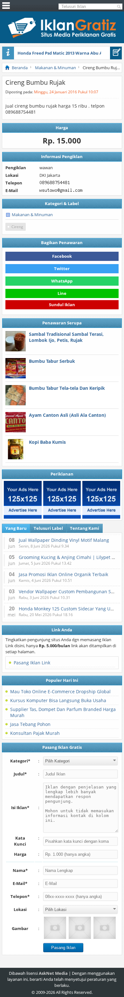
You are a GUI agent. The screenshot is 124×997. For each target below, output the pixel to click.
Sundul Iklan (62, 304)
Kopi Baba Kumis (47, 442)
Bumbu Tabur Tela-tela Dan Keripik (67, 388)
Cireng (17, 226)
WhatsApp (61, 281)
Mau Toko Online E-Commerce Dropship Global (60, 691)
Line (62, 293)
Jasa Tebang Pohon (30, 724)
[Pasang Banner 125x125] (23, 500)
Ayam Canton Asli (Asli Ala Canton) (67, 415)
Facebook (62, 256)
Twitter (62, 268)
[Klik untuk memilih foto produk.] (55, 928)
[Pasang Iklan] (116, 53)
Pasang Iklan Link (32, 663)
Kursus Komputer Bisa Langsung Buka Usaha (58, 700)
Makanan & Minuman (32, 214)
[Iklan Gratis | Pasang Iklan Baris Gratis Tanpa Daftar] (62, 36)
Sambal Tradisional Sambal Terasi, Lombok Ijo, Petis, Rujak (66, 337)
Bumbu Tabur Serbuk (52, 361)
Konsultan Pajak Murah (35, 733)
